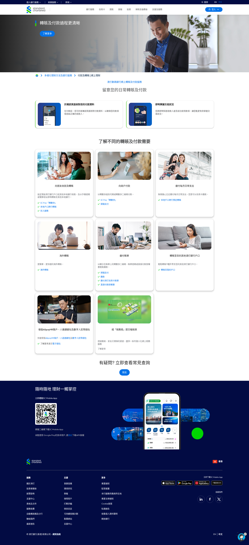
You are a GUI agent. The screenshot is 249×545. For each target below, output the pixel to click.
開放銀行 (105, 519)
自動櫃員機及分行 (35, 513)
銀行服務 (90, 9)
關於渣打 (31, 483)
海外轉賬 (44, 270)
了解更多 (47, 33)
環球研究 (68, 488)
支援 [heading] (66, 477)
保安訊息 (68, 508)
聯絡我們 (31, 519)
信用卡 (102, 9)
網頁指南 (57, 534)
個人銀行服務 (33, 2)
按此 (70, 435)
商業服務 (52, 2)
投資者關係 (32, 488)
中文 (220, 534)
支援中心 (31, 498)
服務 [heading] (29, 477)
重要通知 (105, 483)
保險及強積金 (141, 9)
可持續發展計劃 (71, 513)
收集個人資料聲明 (109, 513)
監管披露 (105, 488)
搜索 (206, 2)
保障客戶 (68, 498)
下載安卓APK (217, 483)
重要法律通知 (107, 498)
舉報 (66, 493)
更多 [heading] (103, 477)
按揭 (120, 9)
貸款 (112, 9)
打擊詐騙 (68, 503)
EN (215, 2)
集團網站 (68, 519)
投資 (129, 9)
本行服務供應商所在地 (111, 493)
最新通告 (31, 524)
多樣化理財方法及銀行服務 (58, 75)
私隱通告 (105, 508)
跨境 (67, 2)
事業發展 (68, 483)
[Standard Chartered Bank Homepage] (37, 75)
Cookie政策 (106, 503)
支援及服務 (157, 9)
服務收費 (31, 508)
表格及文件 (32, 503)
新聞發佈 (31, 493)
